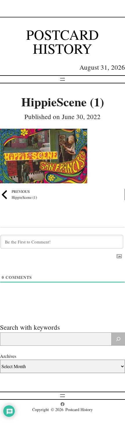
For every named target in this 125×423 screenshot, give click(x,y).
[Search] (118, 339)
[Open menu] (62, 79)
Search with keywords (30, 327)
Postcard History (62, 41)
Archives (8, 356)
